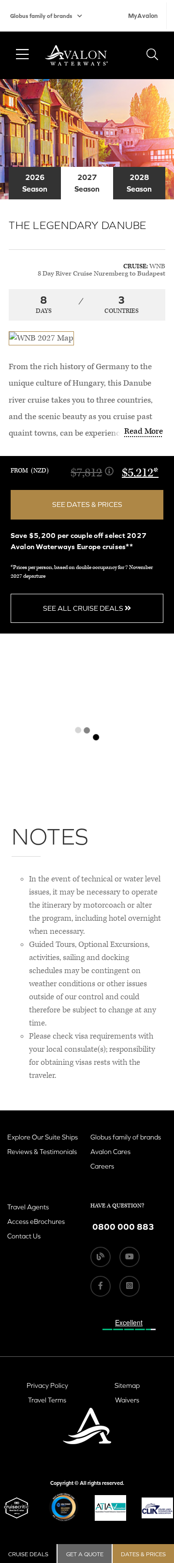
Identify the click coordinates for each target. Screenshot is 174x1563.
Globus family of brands (41, 16)
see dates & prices (87, 504)
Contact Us (24, 1236)
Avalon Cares (110, 1152)
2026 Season (34, 183)
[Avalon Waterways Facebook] (100, 1286)
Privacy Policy (47, 1385)
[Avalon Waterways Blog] (100, 1257)
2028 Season (139, 183)
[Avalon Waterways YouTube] (129, 1257)
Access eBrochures (36, 1221)
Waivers (127, 1400)
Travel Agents (28, 1207)
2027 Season (87, 183)
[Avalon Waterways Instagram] (129, 1286)
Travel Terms (47, 1400)
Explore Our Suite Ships (42, 1137)
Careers (102, 1166)
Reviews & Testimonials (42, 1152)
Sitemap (127, 1385)
